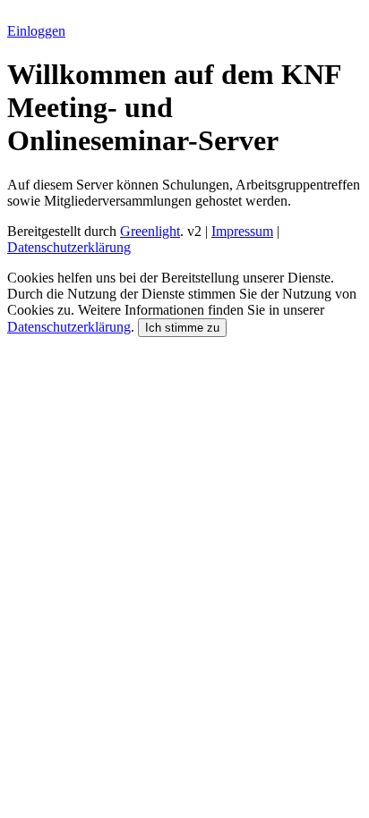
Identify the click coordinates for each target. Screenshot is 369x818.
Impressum (242, 231)
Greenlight (150, 231)
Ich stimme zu (182, 327)
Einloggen (36, 30)
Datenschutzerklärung (69, 247)
